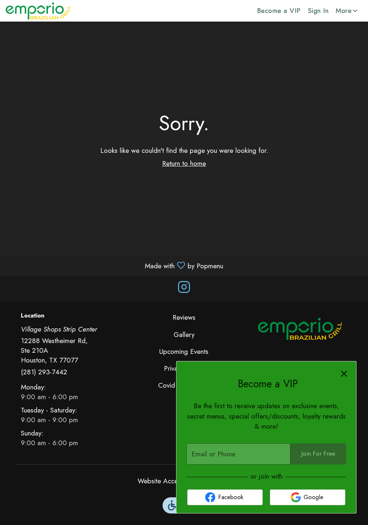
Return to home (184, 163)
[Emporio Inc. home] (38, 11)
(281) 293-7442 (44, 372)
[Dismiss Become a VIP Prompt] (344, 373)
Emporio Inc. (300, 328)
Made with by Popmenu (114, 265)
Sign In (318, 10)
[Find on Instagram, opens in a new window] (184, 289)
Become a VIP (279, 10)
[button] (347, 11)
